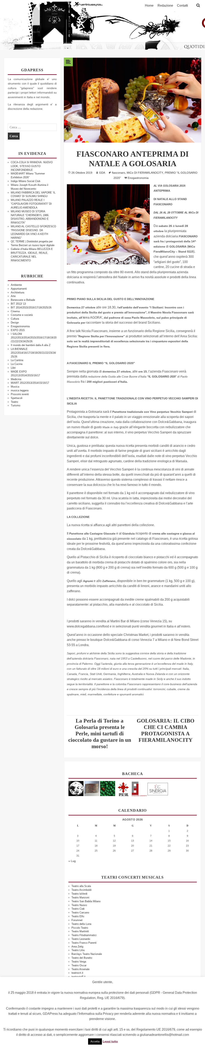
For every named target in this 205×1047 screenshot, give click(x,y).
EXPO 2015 (18, 330)
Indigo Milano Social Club (25, 181)
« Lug (72, 861)
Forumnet (76, 920)
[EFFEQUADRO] (139, 788)
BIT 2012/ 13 (18, 303)
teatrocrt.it (77, 972)
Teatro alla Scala (81, 886)
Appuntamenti (19, 288)
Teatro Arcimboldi (81, 889)
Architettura (17, 292)
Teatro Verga (78, 961)
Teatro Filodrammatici (83, 935)
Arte (13, 296)
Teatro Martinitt (80, 931)
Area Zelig (77, 946)
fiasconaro (118, 172)
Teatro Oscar (78, 965)
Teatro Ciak (78, 908)
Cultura (15, 318)
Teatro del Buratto (81, 957)
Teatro (14, 401)
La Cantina (17, 360)
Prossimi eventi (20, 394)
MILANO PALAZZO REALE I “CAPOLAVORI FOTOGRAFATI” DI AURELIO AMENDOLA (31, 203)
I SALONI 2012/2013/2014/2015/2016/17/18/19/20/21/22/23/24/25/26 (33, 337)
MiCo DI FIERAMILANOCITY (145, 172)
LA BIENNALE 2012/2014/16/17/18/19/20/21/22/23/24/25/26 (33, 352)
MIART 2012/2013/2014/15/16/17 (30, 382)
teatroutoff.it (78, 976)
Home (149, 5)
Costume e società (22, 314)
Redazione (165, 5)
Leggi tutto (110, 1041)
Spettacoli (16, 398)
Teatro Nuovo (79, 905)
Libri (13, 367)
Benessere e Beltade (23, 299)
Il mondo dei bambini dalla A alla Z (30, 345)
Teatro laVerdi (79, 893)
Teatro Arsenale (80, 969)
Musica (15, 386)
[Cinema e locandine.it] (75, 788)
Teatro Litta (77, 950)
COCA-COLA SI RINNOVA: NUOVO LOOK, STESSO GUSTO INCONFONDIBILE (32, 166)
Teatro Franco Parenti (83, 942)
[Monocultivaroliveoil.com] (107, 788)
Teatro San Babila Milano (85, 901)
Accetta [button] (94, 1041)
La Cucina (16, 363)
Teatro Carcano (80, 912)
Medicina (16, 379)
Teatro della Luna (81, 923)
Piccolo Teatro (79, 927)
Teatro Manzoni (80, 897)
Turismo (15, 405)
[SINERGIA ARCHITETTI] (158, 788)
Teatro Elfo (77, 916)
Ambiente (16, 284)
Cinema (15, 311)
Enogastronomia (20, 326)
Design (15, 322)
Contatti (182, 5)
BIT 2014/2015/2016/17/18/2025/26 (31, 307)
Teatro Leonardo (80, 938)
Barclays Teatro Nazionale (86, 953)
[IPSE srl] (123, 788)
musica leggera (19, 390)
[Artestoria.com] (91, 788)
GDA (102, 172)
